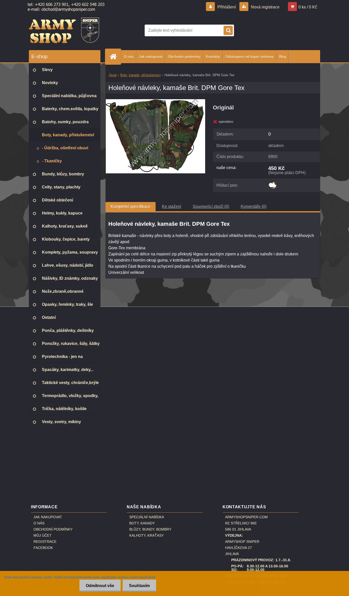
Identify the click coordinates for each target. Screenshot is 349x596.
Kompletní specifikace (130, 206)
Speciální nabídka (146, 517)
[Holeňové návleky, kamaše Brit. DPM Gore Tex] (155, 101)
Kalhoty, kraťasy (146, 535)
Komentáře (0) (253, 206)
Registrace (44, 541)
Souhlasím (139, 585)
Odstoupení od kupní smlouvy (249, 56)
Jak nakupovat (150, 56)
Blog (282, 56)
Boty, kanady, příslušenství (140, 75)
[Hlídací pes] (272, 184)
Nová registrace (265, 7)
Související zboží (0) (211, 206)
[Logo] (64, 30)
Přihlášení (226, 7)
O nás (129, 56)
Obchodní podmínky (184, 56)
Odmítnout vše (100, 585)
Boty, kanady (142, 523)
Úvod (113, 75)
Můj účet (42, 535)
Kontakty (213, 56)
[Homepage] (115, 56)
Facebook (43, 547)
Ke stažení (171, 206)
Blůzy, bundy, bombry (150, 529)
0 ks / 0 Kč (307, 7)
